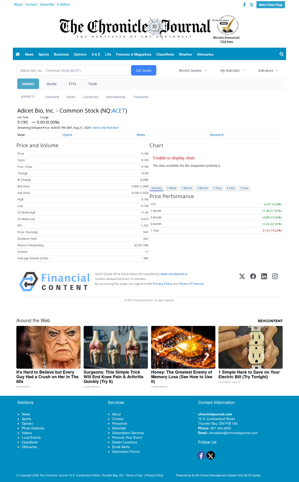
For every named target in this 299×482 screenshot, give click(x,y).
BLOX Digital (252, 475)
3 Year (231, 188)
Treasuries (141, 97)
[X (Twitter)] (242, 281)
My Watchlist (230, 70)
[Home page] (149, 28)
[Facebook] (253, 281)
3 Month (203, 188)
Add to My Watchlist (105, 128)
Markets (28, 84)
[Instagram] (275, 281)
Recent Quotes (190, 70)
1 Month (187, 188)
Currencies (91, 97)
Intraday (157, 188)
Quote (67, 134)
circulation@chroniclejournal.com (233, 432)
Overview (52, 97)
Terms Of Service (191, 284)
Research (217, 134)
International (115, 97)
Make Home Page (270, 5)
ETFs (72, 84)
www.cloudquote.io (174, 274)
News (71, 97)
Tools (92, 84)
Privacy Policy (162, 284)
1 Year (217, 188)
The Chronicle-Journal (53, 475)
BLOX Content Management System (214, 475)
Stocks (51, 84)
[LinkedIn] (264, 281)
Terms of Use (134, 475)
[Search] (281, 54)
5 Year (244, 188)
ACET (118, 110)
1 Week (171, 188)
